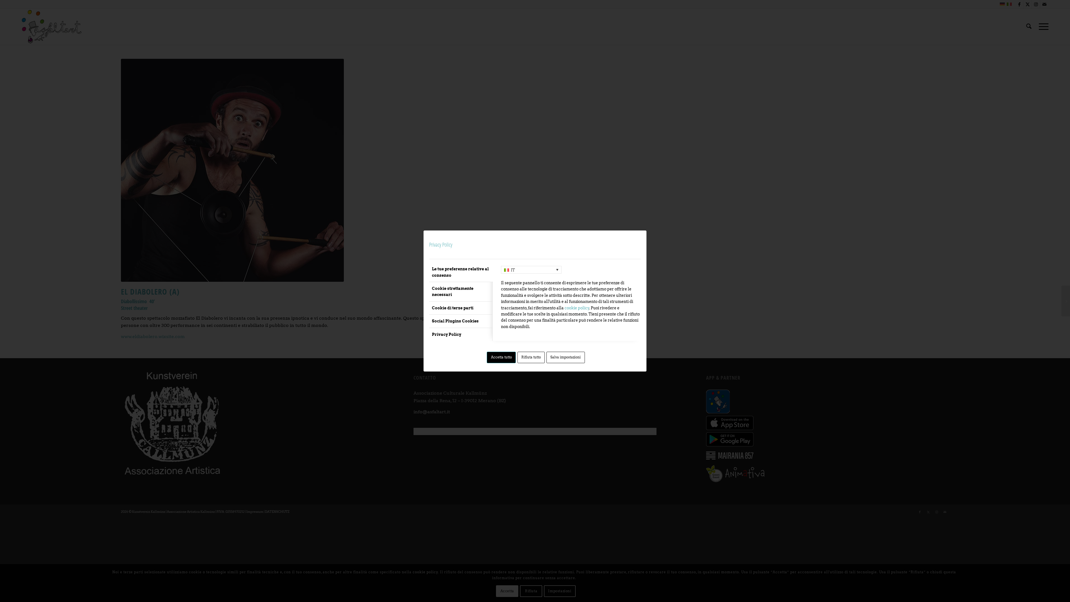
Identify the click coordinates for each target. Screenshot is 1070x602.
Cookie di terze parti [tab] (452, 308)
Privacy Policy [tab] (446, 334)
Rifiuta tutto (531, 357)
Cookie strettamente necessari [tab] (452, 291)
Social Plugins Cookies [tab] (455, 321)
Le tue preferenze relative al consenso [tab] (460, 272)
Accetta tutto (501, 357)
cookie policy (577, 308)
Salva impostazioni (565, 357)
